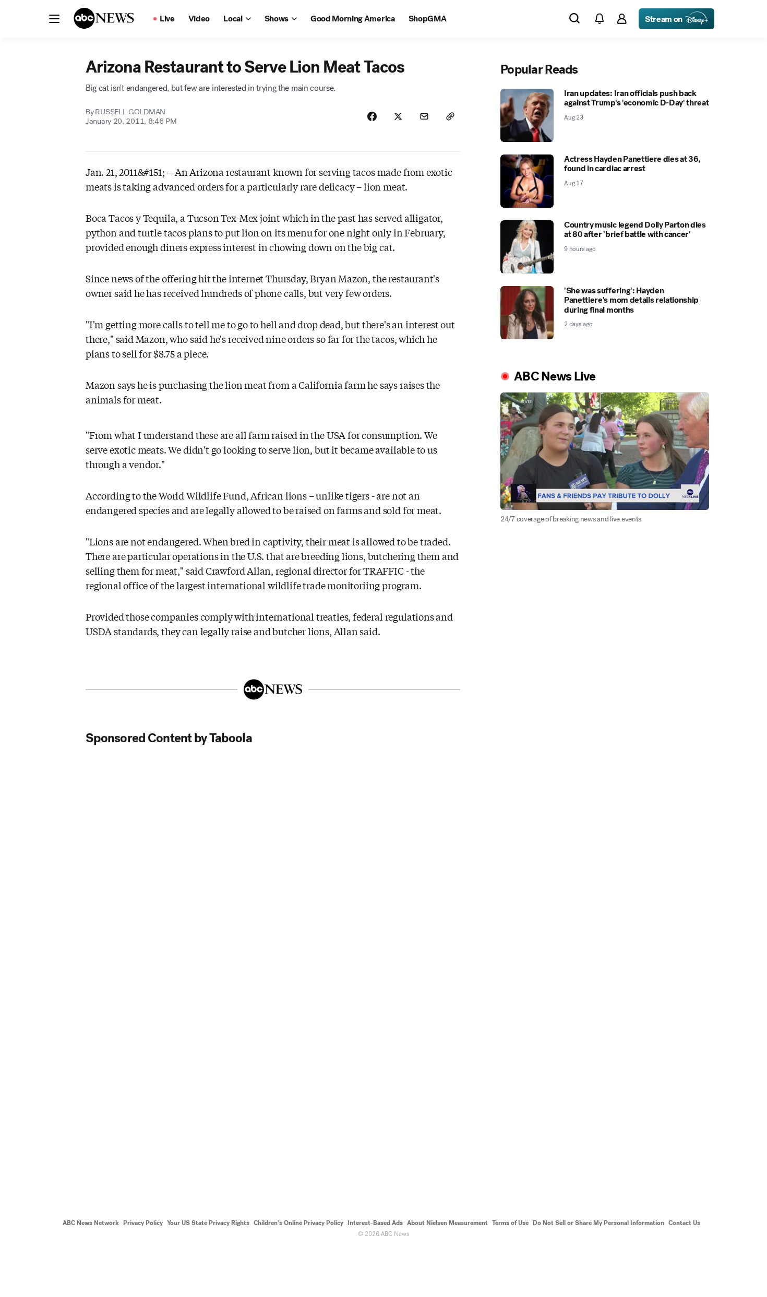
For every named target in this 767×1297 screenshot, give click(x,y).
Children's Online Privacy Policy (298, 1223)
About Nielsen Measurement (447, 1223)
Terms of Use (510, 1223)
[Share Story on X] (398, 116)
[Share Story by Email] (424, 116)
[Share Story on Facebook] (372, 116)
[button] (54, 18)
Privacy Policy (143, 1223)
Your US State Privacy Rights (208, 1223)
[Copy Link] (450, 116)
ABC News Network (91, 1223)
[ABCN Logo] (104, 18)
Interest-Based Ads (375, 1223)
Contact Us (684, 1223)
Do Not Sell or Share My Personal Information (598, 1223)
